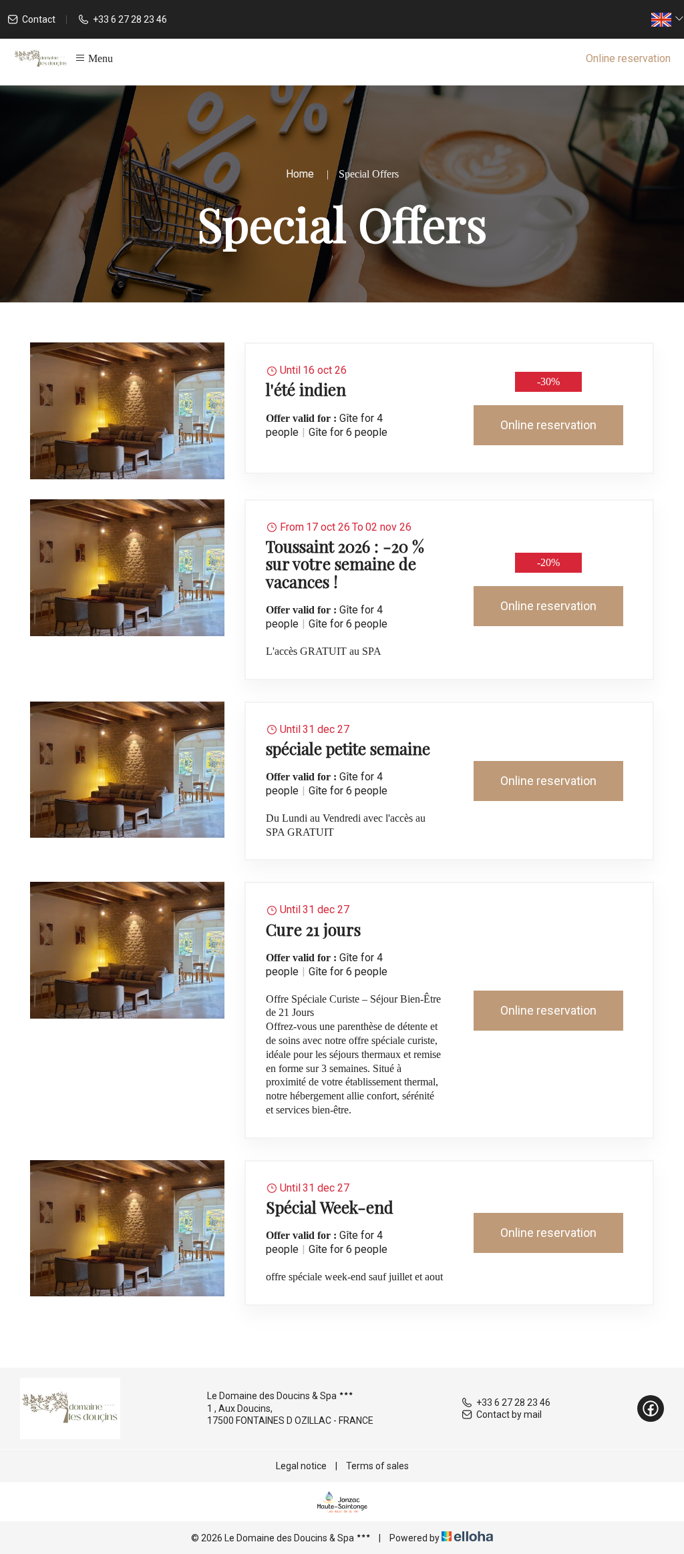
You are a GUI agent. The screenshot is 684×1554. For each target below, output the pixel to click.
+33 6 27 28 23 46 (513, 1402)
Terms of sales (377, 1466)
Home (300, 174)
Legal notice (301, 1466)
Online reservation (628, 58)
